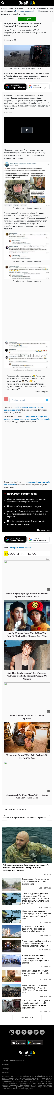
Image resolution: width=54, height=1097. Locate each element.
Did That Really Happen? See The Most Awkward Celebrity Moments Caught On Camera (27, 676)
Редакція (5, 1069)
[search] (3, 3)
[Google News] (30, 1032)
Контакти (5, 1073)
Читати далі (27, 1017)
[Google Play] (35, 1043)
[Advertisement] (27, 311)
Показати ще (43, 530)
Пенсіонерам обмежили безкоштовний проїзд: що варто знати (26, 522)
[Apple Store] (19, 1043)
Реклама (5, 1064)
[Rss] (11, 1032)
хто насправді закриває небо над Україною (27, 483)
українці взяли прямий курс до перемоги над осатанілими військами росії (26, 417)
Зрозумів (27, 19)
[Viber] (23, 1032)
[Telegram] (17, 1032)
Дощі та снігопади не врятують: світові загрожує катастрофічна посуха (26, 500)
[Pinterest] (42, 1032)
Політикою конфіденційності (26, 11)
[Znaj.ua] (27, 3)
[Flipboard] (36, 1032)
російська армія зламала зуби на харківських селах (23, 408)
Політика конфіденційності (13, 1060)
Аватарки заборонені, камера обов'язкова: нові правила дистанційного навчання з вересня (27, 514)
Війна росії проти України (20, 547)
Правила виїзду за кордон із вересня (24, 506)
